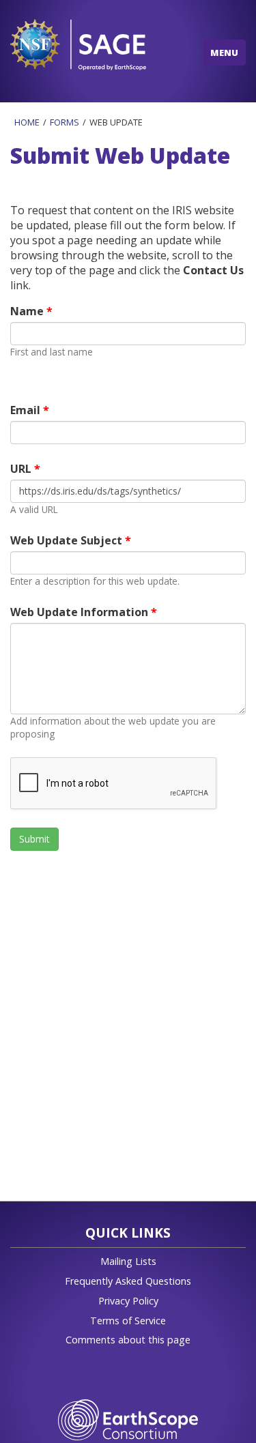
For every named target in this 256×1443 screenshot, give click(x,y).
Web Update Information (80, 612)
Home (27, 122)
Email (26, 410)
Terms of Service (128, 1320)
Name (28, 311)
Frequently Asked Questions (128, 1280)
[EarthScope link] (128, 1418)
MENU (224, 52)
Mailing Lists (128, 1261)
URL (22, 468)
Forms (64, 122)
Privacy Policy (128, 1300)
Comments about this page (128, 1339)
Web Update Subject (67, 540)
